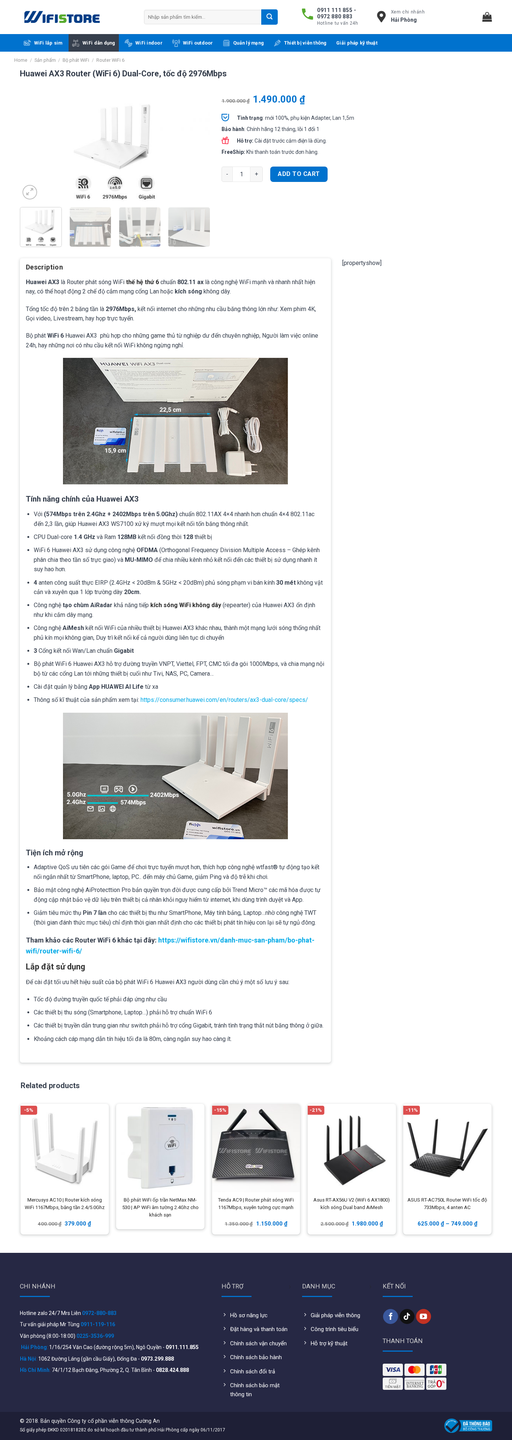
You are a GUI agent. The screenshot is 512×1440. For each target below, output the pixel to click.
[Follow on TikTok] (407, 1316)
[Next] (197, 148)
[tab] (44, 270)
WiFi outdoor (198, 43)
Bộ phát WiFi (76, 60)
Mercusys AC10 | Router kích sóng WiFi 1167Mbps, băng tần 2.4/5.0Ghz (65, 1203)
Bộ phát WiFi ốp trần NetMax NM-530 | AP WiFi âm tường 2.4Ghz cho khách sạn (160, 1207)
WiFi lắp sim (48, 43)
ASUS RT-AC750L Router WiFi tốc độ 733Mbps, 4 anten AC (447, 1203)
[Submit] (269, 16)
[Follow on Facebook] (390, 1316)
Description (44, 267)
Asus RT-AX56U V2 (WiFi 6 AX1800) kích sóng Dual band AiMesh (351, 1203)
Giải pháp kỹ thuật (356, 43)
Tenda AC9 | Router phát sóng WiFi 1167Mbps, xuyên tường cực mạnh (256, 1203)
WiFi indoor (149, 43)
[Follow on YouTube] (423, 1316)
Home (20, 60)
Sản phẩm (45, 60)
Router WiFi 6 (110, 60)
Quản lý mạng (248, 43)
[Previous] (33, 148)
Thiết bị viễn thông (305, 43)
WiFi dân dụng (98, 43)
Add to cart (299, 173)
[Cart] (487, 17)
